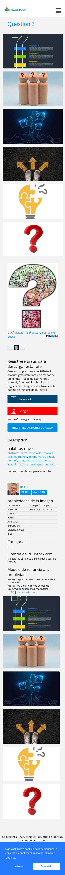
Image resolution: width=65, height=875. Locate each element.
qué (40, 460)
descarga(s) (39, 332)
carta (24, 453)
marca (41, 457)
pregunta (24, 460)
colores (48, 453)
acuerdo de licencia (50, 837)
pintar (50, 457)
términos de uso (26, 592)
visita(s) (19, 332)
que (34, 460)
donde (32, 457)
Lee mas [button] (11, 857)
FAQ (12, 592)
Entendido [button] (46, 866)
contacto (31, 837)
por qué (12, 460)
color (31, 453)
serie (47, 460)
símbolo (13, 464)
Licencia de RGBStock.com (30, 554)
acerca (43, 840)
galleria (39, 492)
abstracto (14, 453)
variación (50, 464)
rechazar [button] (19, 866)
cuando (22, 457)
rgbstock (18, 9)
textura (23, 464)
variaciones (36, 464)
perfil (25, 492)
